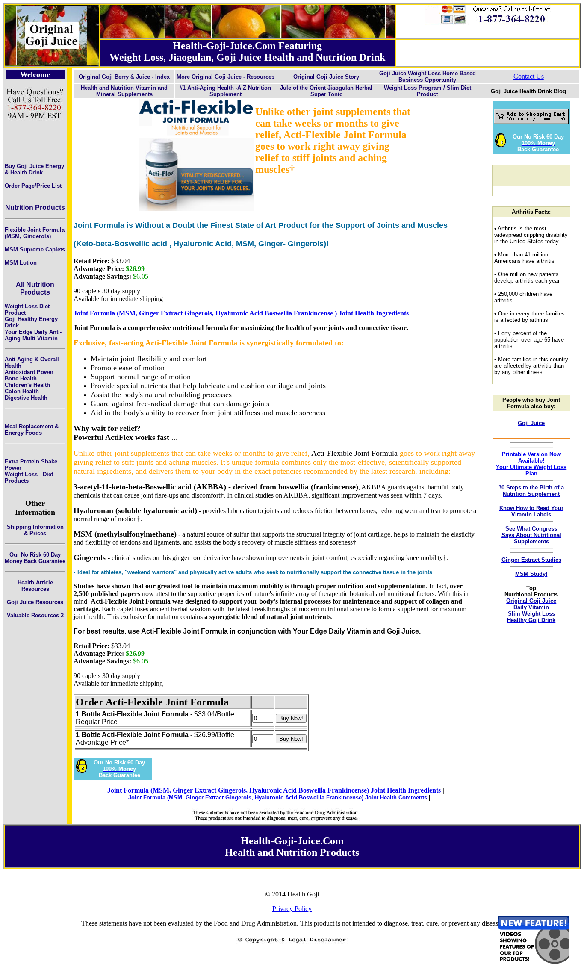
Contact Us (528, 76)
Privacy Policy (292, 908)
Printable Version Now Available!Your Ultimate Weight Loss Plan (531, 464)
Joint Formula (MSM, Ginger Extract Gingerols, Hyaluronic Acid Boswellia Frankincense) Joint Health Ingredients (274, 790)
